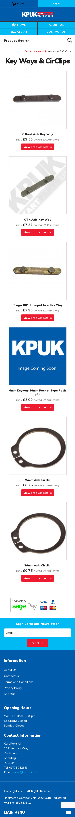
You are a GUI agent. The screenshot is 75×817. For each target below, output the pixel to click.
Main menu (14, 812)
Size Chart (18, 31)
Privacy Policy (13, 688)
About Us (56, 25)
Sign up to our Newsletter (37, 624)
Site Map (10, 694)
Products (30, 51)
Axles (41, 51)
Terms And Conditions (18, 682)
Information (15, 660)
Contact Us (56, 31)
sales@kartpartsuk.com (28, 772)
